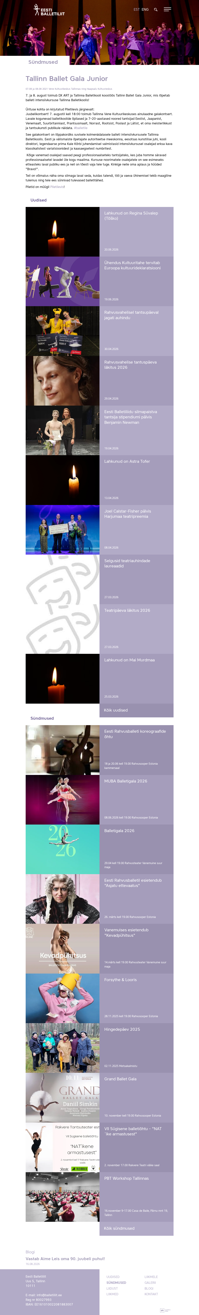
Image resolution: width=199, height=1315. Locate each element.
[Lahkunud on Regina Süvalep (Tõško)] (63, 232)
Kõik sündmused (119, 1229)
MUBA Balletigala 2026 (125, 781)
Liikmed (112, 1294)
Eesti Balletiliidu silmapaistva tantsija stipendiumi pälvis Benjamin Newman (130, 417)
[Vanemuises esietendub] (63, 948)
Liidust (112, 1288)
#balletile (80, 128)
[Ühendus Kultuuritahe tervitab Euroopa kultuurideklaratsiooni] (63, 281)
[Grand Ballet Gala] (63, 1097)
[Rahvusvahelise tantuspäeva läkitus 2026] (63, 381)
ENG (145, 9)
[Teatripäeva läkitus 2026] (63, 629)
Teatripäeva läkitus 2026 (127, 611)
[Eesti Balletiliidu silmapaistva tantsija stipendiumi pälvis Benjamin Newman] (63, 430)
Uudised (113, 1277)
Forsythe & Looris (120, 980)
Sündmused (116, 1283)
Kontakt (151, 1294)
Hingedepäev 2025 (122, 1030)
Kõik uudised (116, 710)
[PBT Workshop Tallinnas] (63, 1197)
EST (137, 9)
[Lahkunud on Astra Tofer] (63, 480)
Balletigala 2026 (119, 831)
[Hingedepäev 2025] (63, 1048)
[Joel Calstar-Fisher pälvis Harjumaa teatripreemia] (63, 530)
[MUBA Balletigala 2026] (63, 800)
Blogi (149, 1288)
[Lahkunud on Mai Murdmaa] (63, 678)
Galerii (150, 1283)
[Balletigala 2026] (63, 849)
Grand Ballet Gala (120, 1079)
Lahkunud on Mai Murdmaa (129, 660)
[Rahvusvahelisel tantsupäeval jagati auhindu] (63, 331)
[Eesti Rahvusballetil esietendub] (63, 899)
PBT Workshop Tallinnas (126, 1179)
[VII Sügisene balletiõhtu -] (63, 1147)
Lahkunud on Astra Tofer (127, 462)
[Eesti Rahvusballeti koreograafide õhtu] (63, 750)
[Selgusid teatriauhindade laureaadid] (63, 579)
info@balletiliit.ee (49, 1295)
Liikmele (151, 1277)
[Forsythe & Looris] (63, 998)
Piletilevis (57, 187)
